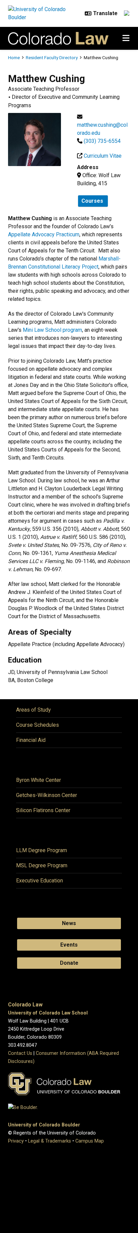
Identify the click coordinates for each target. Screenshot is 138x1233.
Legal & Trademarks (49, 1141)
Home (14, 57)
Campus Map (89, 1141)
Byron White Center (38, 780)
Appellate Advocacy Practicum (43, 234)
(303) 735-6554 (102, 141)
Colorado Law (25, 1004)
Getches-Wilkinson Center (46, 795)
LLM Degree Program (41, 850)
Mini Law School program (52, 330)
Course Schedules (37, 725)
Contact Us (20, 1053)
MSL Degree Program (41, 865)
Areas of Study (33, 710)
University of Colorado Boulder (44, 1125)
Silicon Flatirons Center (43, 810)
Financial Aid (31, 740)
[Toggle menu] (126, 38)
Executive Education (39, 880)
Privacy (16, 1141)
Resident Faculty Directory (52, 57)
